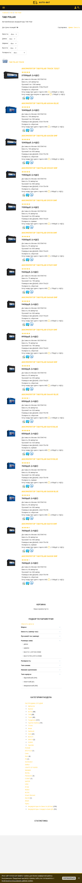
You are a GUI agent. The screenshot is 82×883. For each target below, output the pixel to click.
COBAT (27, 778)
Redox (27, 790)
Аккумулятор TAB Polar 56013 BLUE (40, 427)
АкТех (30, 712)
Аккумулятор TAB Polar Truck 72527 (40, 68)
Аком (30, 728)
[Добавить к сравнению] (31, 98)
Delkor (27, 765)
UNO (26, 784)
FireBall (27, 748)
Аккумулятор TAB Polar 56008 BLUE (40, 491)
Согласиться (69, 878)
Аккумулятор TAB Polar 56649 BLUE (40, 394)
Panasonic (28, 776)
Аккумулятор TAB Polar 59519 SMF (39, 200)
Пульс (27, 804)
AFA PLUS (28, 751)
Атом (27, 787)
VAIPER (27, 781)
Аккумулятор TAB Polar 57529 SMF (39, 265)
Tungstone (32, 720)
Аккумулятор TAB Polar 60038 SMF (39, 136)
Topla (30, 717)
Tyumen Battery (33, 723)
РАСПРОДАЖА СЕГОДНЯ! (34, 703)
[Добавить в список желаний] (27, 98)
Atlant (27, 801)
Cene (27, 753)
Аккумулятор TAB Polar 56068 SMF (39, 297)
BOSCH (30, 737)
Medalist (28, 770)
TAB (29, 714)
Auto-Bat (44, 2)
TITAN (30, 726)
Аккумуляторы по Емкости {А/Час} (40, 806)
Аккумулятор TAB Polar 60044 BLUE (40, 103)
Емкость (77, 27)
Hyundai (31, 745)
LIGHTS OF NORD (31, 767)
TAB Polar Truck (16, 62)
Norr (26, 756)
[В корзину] (23, 98)
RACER (27, 798)
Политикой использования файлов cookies (17, 881)
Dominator (29, 762)
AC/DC (27, 792)
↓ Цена (70, 27)
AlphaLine (31, 706)
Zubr (29, 734)
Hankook (31, 731)
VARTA (30, 739)
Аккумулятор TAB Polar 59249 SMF (39, 168)
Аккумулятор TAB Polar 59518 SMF (39, 233)
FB (26, 759)
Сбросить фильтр (27, 624)
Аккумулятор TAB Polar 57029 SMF (39, 330)
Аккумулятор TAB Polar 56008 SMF (39, 556)
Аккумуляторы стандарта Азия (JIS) (40, 809)
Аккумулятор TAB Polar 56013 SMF (39, 524)
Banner (30, 709)
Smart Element (30, 795)
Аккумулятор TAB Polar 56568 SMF (39, 362)
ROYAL (27, 773)
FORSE (30, 742)
